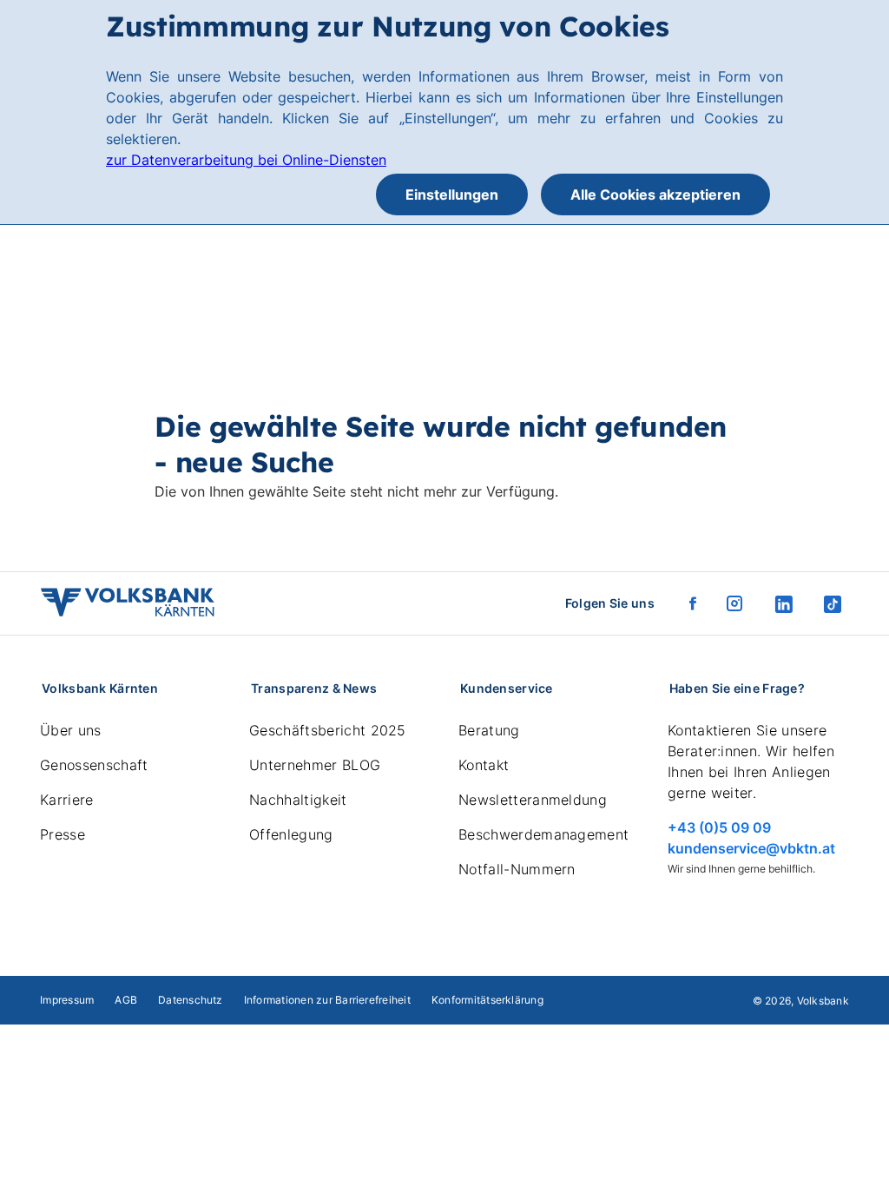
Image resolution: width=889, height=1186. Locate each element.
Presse (62, 834)
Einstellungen (451, 194)
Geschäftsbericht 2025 (327, 730)
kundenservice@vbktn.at (751, 848)
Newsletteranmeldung (532, 799)
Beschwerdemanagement (543, 834)
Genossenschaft (94, 765)
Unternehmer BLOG (314, 765)
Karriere (67, 799)
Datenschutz (190, 999)
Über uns (71, 730)
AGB (126, 999)
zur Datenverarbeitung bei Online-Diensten (246, 159)
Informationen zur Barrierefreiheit (327, 999)
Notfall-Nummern (517, 869)
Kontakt (483, 765)
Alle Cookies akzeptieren (655, 194)
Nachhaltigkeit (297, 799)
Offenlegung (291, 834)
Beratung (489, 730)
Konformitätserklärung (487, 999)
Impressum (67, 999)
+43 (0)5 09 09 (719, 827)
